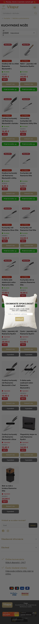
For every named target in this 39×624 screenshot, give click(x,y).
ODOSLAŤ (19, 319)
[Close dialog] (35, 295)
